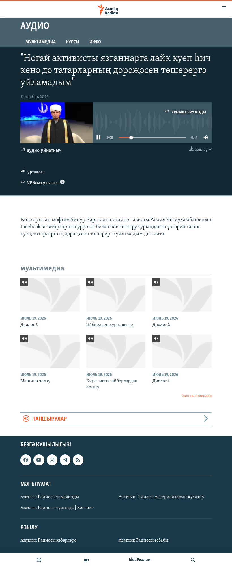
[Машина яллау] (50, 351)
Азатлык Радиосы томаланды (49, 497)
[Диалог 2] (182, 295)
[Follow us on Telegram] (65, 459)
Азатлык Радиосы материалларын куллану (161, 497)
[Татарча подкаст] (39, 560)
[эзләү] (192, 560)
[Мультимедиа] (86, 560)
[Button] (33, 173)
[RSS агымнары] (78, 459)
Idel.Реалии (140, 560)
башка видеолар (197, 396)
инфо (95, 42)
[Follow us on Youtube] (38, 459)
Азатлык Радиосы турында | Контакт (57, 508)
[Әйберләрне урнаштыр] (115, 295)
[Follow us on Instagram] (52, 459)
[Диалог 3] (50, 295)
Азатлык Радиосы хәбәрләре (48, 540)
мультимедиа (40, 42)
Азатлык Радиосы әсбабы (143, 540)
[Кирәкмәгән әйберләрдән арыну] (115, 351)
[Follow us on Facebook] (25, 459)
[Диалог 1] (182, 351)
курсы (72, 42)
